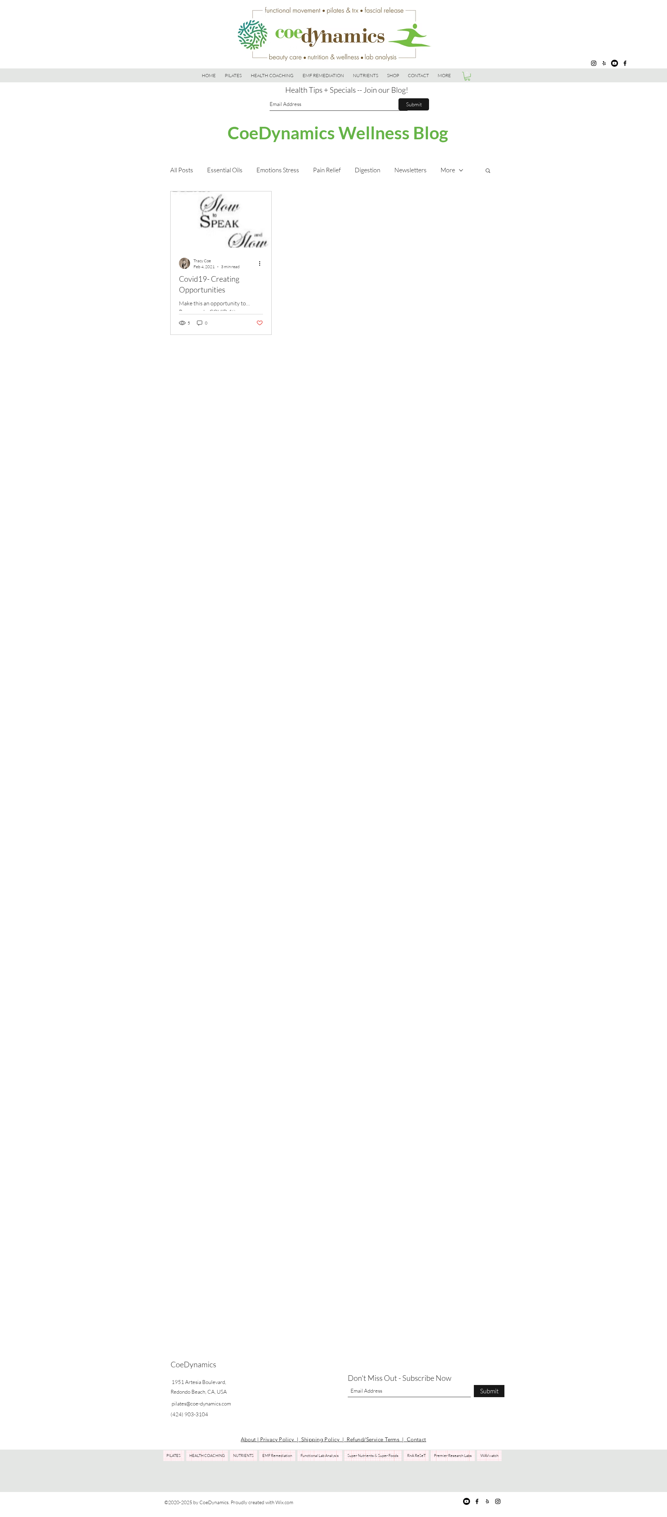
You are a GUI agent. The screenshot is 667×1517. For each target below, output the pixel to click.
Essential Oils (224, 170)
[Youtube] (614, 63)
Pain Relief (327, 170)
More (447, 170)
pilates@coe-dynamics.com (201, 1403)
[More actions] (262, 263)
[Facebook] (624, 63)
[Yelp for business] (604, 63)
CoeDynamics (193, 1364)
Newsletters (410, 170)
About (249, 1439)
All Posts (181, 170)
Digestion (367, 170)
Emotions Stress (277, 170)
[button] (392, 75)
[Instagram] (593, 63)
